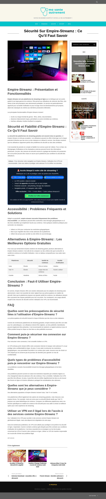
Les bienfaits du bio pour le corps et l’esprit (88, 91)
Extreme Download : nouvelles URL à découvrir (24, 476)
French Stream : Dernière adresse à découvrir (51, 476)
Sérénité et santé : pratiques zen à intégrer (88, 81)
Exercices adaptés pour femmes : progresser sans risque (84, 110)
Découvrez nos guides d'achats (62, 489)
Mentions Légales (40, 489)
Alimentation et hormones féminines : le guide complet (88, 127)
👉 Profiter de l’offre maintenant (37, 196)
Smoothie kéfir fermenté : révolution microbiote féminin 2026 (84, 63)
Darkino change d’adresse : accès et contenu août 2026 (37, 465)
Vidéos (49, 489)
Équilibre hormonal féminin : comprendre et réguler (88, 138)
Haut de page (92, 495)
